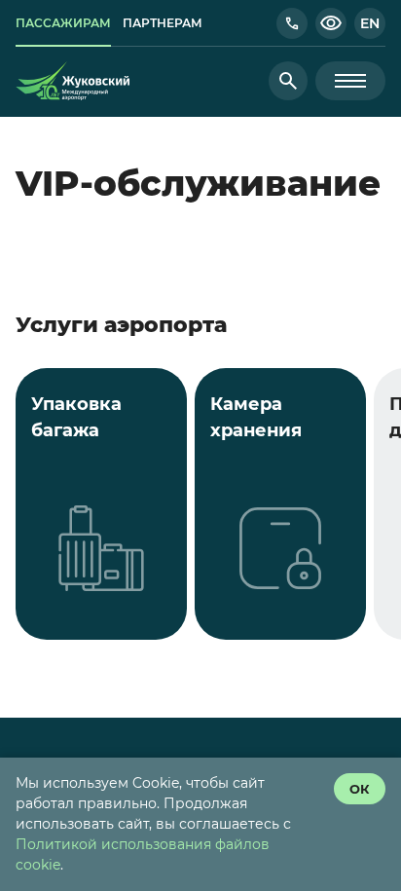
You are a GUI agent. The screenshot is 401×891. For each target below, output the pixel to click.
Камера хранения (256, 417)
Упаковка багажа (76, 417)
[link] (63, 23)
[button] (292, 23)
